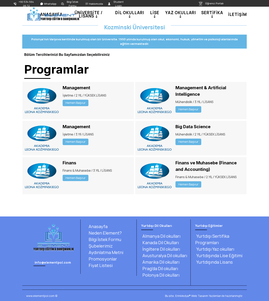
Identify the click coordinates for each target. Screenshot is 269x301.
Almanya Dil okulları (161, 236)
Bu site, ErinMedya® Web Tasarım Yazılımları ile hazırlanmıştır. (204, 296)
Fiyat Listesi (101, 265)
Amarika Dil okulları (160, 262)
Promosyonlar (103, 259)
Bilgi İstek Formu (105, 239)
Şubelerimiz (101, 246)
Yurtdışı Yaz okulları (215, 249)
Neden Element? (105, 233)
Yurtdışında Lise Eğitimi (219, 256)
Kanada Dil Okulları (160, 243)
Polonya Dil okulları (160, 275)
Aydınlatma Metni (106, 252)
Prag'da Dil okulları (160, 269)
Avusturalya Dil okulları (164, 256)
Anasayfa (98, 226)
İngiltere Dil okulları (161, 249)
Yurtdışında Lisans (214, 262)
